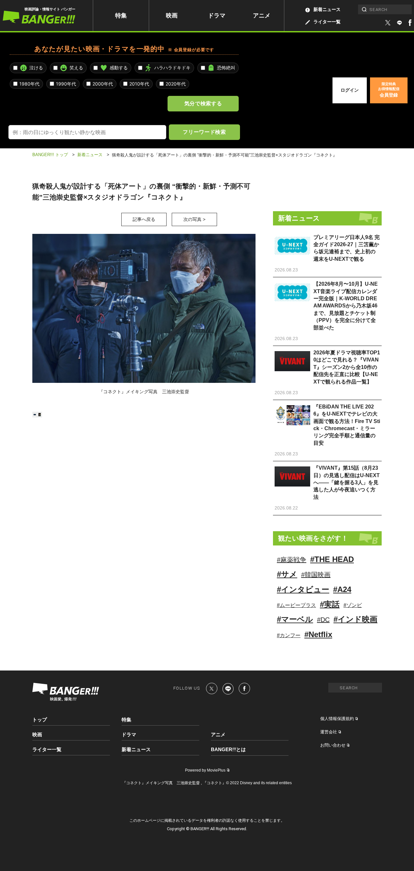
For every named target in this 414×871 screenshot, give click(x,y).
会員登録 (388, 89)
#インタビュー (303, 589)
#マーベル (295, 619)
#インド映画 (355, 619)
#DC (323, 619)
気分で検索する (203, 103)
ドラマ (216, 15)
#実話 (330, 604)
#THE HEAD (332, 559)
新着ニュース (327, 9)
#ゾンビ (352, 605)
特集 (121, 15)
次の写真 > (194, 219)
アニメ (261, 15)
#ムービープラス (296, 605)
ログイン (350, 90)
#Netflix (318, 634)
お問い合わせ (332, 745)
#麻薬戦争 (291, 559)
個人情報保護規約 (337, 718)
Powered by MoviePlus (205, 770)
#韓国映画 (316, 574)
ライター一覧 (327, 21)
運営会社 (328, 731)
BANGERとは (228, 749)
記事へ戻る (144, 219)
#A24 (342, 589)
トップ (39, 719)
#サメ (287, 574)
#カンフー (288, 635)
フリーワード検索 (204, 132)
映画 (172, 15)
